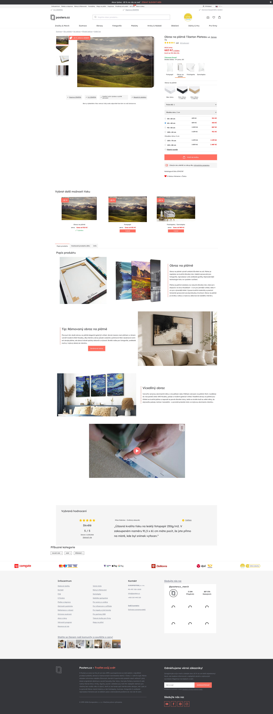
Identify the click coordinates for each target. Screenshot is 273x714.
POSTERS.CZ (65, 17)
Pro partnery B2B (99, 614)
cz (220, 6)
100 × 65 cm (171, 132)
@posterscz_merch (179, 586)
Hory (67, 553)
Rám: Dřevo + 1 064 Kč (182, 97)
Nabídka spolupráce (100, 598)
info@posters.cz (134, 593)
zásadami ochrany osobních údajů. (192, 689)
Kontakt (60, 590)
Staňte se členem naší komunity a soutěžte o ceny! (85, 637)
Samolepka (201, 74)
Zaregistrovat (203, 685)
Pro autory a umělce (100, 602)
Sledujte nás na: (173, 580)
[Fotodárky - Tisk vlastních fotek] (208, 17)
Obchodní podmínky (65, 606)
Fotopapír (169, 74)
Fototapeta (191, 74)
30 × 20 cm (171, 118)
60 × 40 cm (171, 123)
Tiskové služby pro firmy (102, 618)
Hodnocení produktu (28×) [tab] (80, 246)
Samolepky (97, 594)
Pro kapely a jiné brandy (102, 610)
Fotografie (117, 26)
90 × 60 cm (171, 127)
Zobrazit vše (87, 537)
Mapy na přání (101, 6)
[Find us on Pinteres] (180, 704)
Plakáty (134, 26)
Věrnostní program (65, 622)
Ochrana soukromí (65, 614)
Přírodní (78, 553)
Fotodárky (91, 6)
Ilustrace (83, 26)
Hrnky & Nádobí (154, 26)
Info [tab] (95, 246)
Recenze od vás (63, 626)
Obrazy (99, 26)
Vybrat (127, 231)
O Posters (61, 598)
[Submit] (95, 17)
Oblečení (175, 26)
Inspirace (111, 6)
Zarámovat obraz (96, 348)
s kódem (176, 51)
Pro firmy (213, 26)
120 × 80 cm (171, 145)
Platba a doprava (67, 6)
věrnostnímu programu (201, 165)
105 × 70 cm (171, 140)
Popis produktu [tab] (62, 246)
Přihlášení (208, 6)
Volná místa (97, 586)
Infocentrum (55, 6)
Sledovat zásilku (64, 586)
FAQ (59, 594)
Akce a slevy (140, 6)
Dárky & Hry (193, 26)
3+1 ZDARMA (58, 10)
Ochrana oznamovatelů (137, 610)
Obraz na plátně (180, 75)
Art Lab (132, 6)
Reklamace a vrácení (65, 610)
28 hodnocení (184, 43)
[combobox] (131, 17)
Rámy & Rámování (80, 6)
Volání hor (56, 553)
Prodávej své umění (121, 6)
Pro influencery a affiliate (102, 606)
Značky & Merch (62, 26)
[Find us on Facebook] (173, 704)
